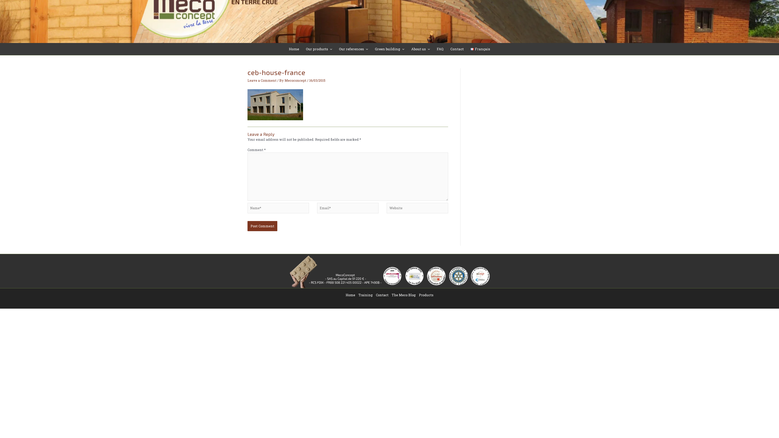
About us (418, 49)
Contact (457, 49)
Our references (351, 49)
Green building (387, 49)
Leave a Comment (262, 80)
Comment (256, 150)
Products (426, 295)
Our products (317, 49)
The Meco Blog (404, 295)
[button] (330, 49)
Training (365, 295)
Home (294, 49)
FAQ (440, 49)
